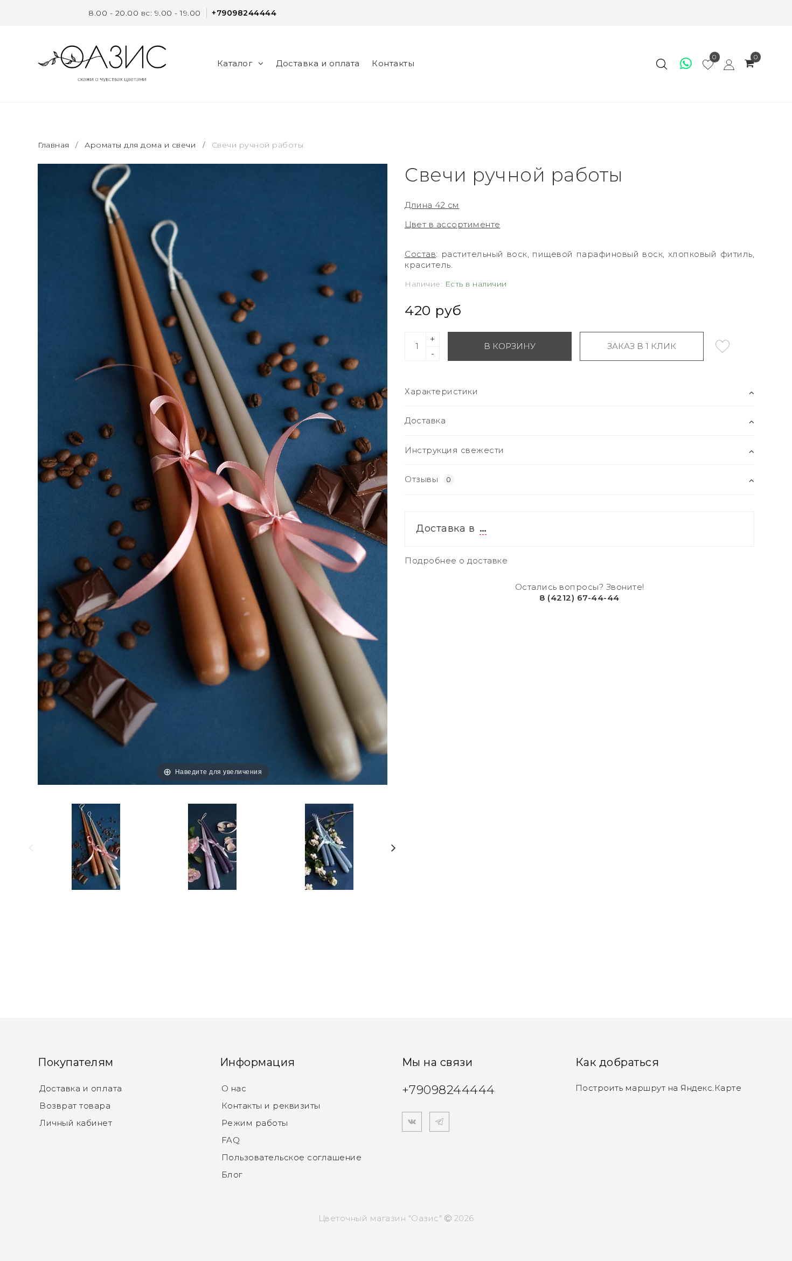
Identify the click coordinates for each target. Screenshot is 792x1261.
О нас (234, 1088)
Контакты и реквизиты (271, 1105)
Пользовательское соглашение (291, 1157)
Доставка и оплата (318, 63)
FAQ (230, 1140)
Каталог (235, 63)
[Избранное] (681, 63)
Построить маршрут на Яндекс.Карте (658, 1088)
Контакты (393, 63)
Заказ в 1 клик (641, 346)
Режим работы (254, 1123)
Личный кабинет (75, 1123)
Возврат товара (74, 1105)
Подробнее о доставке (456, 560)
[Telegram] (439, 1122)
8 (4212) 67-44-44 (579, 598)
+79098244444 (244, 13)
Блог (231, 1174)
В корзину (510, 346)
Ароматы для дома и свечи (140, 145)
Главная (55, 145)
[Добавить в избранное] (722, 346)
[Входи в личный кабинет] (723, 63)
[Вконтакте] (412, 1122)
